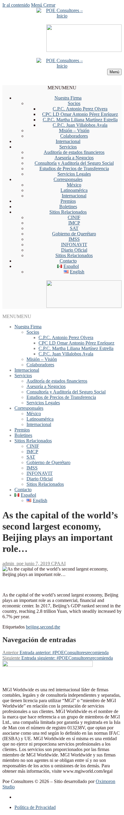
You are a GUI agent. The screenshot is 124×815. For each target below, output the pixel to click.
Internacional (68, 141)
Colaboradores (74, 135)
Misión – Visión (74, 130)
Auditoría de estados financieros (74, 152)
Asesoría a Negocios (74, 157)
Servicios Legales (74, 174)
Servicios (68, 146)
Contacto (68, 260)
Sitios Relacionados (68, 212)
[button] (62, 87)
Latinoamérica (74, 190)
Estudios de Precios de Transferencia (74, 168)
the (57, 626)
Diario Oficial (74, 250)
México (74, 184)
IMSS (74, 239)
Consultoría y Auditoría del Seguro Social (74, 163)
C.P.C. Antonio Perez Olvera (80, 108)
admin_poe (12, 563)
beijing (32, 626)
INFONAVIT (74, 244)
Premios (68, 201)
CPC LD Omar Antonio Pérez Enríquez (80, 114)
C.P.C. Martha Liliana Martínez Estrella (80, 119)
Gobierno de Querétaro (74, 233)
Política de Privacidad (35, 807)
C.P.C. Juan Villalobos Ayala (80, 125)
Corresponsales (68, 179)
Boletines (68, 206)
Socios (74, 103)
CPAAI (58, 563)
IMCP (74, 222)
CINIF (74, 217)
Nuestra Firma (68, 97)
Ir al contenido (16, 5)
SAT (74, 228)
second (46, 626)
